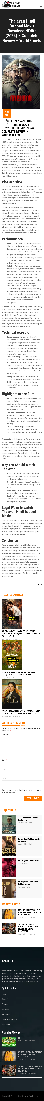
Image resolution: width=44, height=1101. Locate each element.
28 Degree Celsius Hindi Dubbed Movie (28, 883)
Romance (21, 887)
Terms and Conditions (9, 1019)
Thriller (30, 823)
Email (4, 769)
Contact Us (6, 1004)
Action (20, 844)
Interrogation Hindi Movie (29, 860)
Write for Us (6, 1024)
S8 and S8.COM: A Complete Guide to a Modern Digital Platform (28, 927)
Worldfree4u (33, 1096)
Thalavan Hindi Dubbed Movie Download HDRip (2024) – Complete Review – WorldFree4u (19, 128)
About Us (5, 999)
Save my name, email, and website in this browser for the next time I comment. (21, 791)
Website (4, 779)
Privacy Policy (6, 1014)
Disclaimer (5, 1009)
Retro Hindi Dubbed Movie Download (29, 840)
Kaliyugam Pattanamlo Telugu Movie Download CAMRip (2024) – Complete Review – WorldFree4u (22, 633)
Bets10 (21, 1038)
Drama (20, 823)
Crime (25, 823)
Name (4, 760)
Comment (6, 735)
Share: (39, 584)
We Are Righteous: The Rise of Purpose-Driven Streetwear (29, 912)
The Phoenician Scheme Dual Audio (28, 819)
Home (4, 994)
